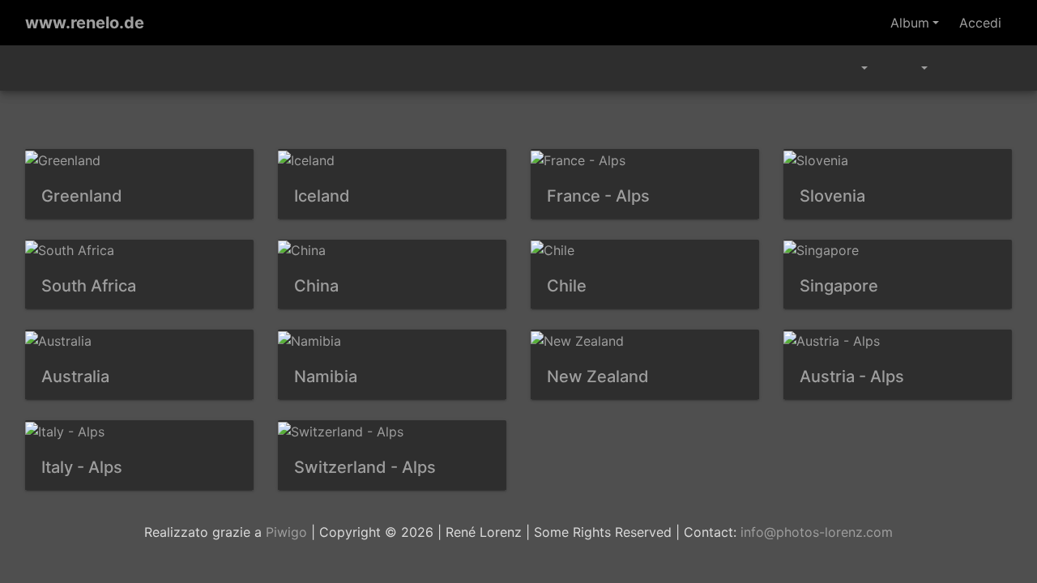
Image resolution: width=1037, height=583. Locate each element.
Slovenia (832, 196)
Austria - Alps (852, 376)
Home (31, 68)
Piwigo (286, 532)
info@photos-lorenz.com (816, 532)
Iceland (322, 196)
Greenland (81, 196)
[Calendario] (852, 68)
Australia (75, 376)
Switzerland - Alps (365, 467)
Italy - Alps (81, 467)
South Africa (88, 286)
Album (909, 23)
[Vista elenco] (993, 68)
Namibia (325, 376)
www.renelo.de (84, 22)
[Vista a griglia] (956, 68)
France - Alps (598, 196)
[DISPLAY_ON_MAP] (879, 61)
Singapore (839, 286)
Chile (567, 286)
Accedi (980, 23)
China (316, 286)
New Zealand (598, 376)
